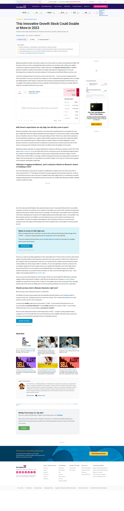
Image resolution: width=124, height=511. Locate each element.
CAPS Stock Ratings (86, 468)
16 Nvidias (59, 415)
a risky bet (68, 279)
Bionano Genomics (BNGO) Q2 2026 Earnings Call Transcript (25, 351)
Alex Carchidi (21, 35)
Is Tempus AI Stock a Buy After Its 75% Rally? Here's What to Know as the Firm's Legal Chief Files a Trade (68, 372)
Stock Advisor (62, 470)
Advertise (46, 478)
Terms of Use (20, 488)
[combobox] (28, 2)
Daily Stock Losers (103, 15)
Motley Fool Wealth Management (100, 470)
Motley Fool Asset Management (100, 468)
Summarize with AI (44, 39)
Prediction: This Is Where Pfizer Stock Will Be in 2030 (69, 351)
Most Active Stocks (102, 11)
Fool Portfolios (62, 476)
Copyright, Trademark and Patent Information (65, 488)
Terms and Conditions (83, 488)
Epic (60, 472)
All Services (61, 468)
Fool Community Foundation (99, 474)
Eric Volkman (48, 348)
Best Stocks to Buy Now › (100, 6)
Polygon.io (32, 476)
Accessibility (92, 1)
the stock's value (40, 273)
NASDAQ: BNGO (34, 92)
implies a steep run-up (26, 151)
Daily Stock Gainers (101, 13)
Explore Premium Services (30, 19)
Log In (99, 1)
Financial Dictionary (86, 474)
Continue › (24, 428)
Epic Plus (61, 474)
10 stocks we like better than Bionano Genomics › (32, 53)
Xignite (27, 476)
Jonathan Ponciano (28, 369)
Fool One (61, 478)
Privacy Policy (29, 488)
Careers (45, 470)
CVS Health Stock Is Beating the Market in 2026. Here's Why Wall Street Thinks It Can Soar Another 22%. (46, 353)
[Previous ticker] (17, 13)
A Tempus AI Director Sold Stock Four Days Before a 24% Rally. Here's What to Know (26, 372)
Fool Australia (72, 468)
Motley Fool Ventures (98, 472)
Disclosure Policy (38, 488)
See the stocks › (25, 246)
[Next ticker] (97, 13)
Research (46, 472)
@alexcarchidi (41, 395)
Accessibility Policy (48, 488)
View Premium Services (99, 453)
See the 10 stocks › (24, 321)
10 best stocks (48, 239)
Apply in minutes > (96, 124)
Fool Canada (72, 470)
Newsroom (46, 474)
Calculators (84, 472)
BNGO (69, 67)
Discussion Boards (86, 470)
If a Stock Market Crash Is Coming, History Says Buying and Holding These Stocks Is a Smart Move (47, 372)
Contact (45, 476)
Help (105, 1)
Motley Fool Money (63, 480)
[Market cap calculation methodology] (77, 102)
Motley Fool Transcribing (29, 348)
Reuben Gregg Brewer (72, 348)
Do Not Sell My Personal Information (98, 488)
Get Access (88, 92)
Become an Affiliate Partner (99, 476)
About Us (46, 468)
